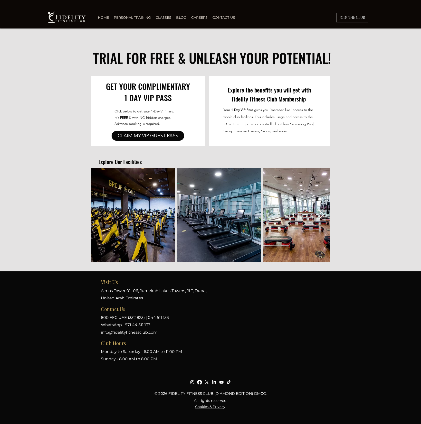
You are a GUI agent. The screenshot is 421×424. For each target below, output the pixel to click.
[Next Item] (321, 215)
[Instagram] (192, 382)
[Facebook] (199, 382)
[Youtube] (221, 382)
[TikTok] (228, 382)
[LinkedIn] (214, 382)
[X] (206, 382)
